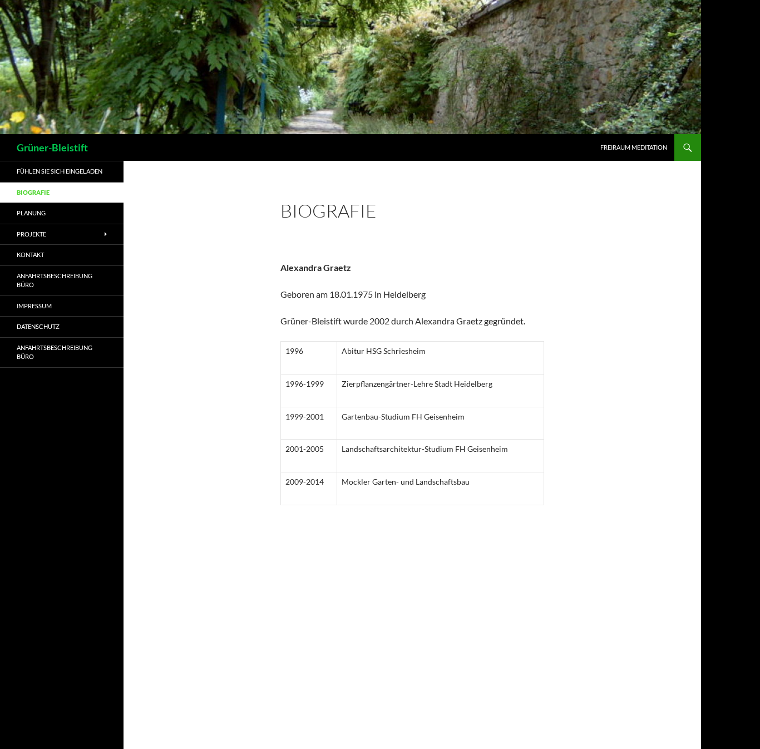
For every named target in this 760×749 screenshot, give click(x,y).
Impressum (34, 305)
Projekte (31, 234)
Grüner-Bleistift (52, 147)
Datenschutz (38, 326)
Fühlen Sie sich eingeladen (59, 171)
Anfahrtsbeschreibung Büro (54, 280)
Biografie (33, 192)
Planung (31, 212)
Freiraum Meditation (633, 147)
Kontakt (30, 254)
